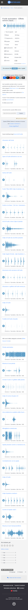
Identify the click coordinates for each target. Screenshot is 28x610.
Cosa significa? (14, 126)
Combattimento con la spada (10, 461)
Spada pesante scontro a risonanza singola (14, 444)
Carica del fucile (7, 172)
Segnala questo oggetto (21, 118)
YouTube (15, 590)
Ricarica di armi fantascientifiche (11, 526)
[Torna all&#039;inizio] (14, 605)
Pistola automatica (7, 347)
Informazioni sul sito (8, 585)
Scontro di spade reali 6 (9, 509)
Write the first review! (15, 577)
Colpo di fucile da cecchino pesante (12, 237)
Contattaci (21, 588)
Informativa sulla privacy (10, 588)
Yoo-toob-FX (23, 63)
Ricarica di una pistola (8, 363)
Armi (17, 88)
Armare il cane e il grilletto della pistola (13, 379)
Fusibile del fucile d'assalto (10, 319)
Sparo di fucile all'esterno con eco (12, 156)
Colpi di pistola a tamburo (9, 493)
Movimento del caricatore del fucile (12, 270)
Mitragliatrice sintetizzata (9, 428)
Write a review (5, 549)
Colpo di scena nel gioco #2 (10, 396)
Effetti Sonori (12, 88)
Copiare (20, 113)
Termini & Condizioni (20, 585)
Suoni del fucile (9, 99)
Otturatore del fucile (8, 140)
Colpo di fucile (6, 302)
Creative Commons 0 (15, 123)
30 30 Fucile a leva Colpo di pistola (12, 221)
